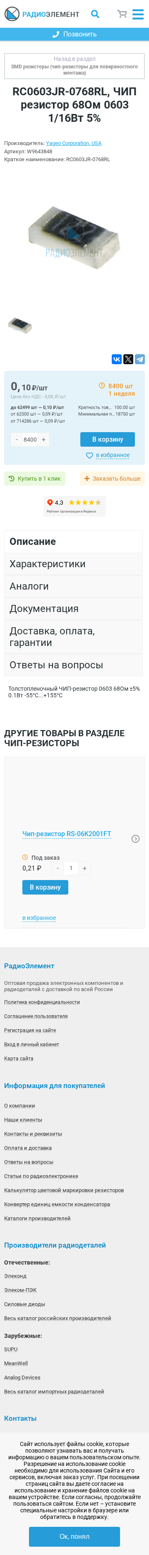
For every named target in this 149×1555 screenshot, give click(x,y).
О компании (19, 1106)
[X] (128, 359)
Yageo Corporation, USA (73, 143)
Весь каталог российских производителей (57, 1318)
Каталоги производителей (37, 1218)
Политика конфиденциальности (42, 1002)
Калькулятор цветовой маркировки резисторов (64, 1190)
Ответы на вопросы (28, 1162)
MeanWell (16, 1363)
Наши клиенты (23, 1120)
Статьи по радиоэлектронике (41, 1176)
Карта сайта (19, 1059)
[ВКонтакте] (117, 359)
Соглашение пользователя (36, 1016)
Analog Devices (22, 1377)
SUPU (10, 1349)
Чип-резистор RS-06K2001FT (66, 834)
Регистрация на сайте (30, 1030)
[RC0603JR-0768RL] (74, 239)
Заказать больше (116, 478)
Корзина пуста (122, 14)
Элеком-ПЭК (20, 1290)
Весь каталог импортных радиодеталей (54, 1391)
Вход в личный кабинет (31, 1044)
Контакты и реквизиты (33, 1134)
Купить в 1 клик (39, 478)
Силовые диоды (24, 1304)
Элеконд (15, 1276)
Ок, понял (74, 1536)
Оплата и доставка (28, 1148)
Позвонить (80, 34)
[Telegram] (140, 359)
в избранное (113, 455)
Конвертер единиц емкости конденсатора (57, 1204)
